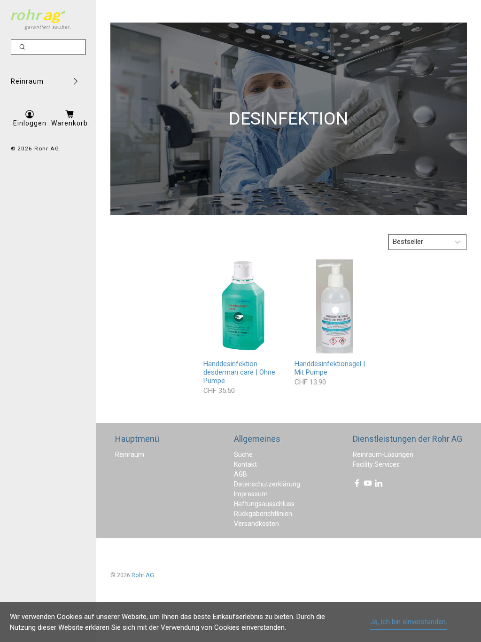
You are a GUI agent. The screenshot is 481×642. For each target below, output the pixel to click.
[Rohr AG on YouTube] (368, 485)
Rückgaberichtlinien (263, 513)
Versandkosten (256, 523)
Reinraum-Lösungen (383, 454)
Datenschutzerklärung (267, 484)
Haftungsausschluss (264, 504)
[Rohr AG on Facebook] (357, 485)
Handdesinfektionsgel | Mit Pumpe (330, 368)
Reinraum (27, 81)
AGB (240, 474)
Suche (243, 454)
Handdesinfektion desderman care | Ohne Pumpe (239, 372)
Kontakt (245, 464)
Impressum (251, 494)
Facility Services (376, 464)
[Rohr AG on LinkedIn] (378, 485)
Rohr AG (46, 148)
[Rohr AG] (41, 19)
